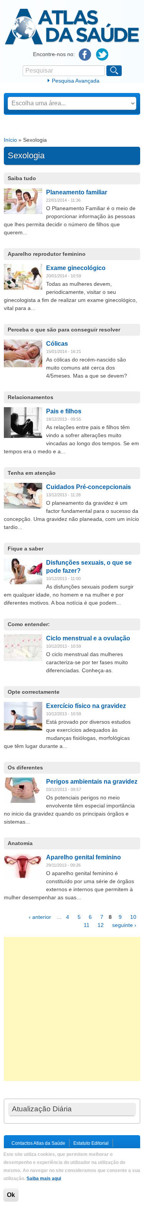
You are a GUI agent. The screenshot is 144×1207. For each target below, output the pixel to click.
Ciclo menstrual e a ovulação (88, 638)
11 (86, 925)
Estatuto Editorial (91, 1143)
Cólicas (57, 343)
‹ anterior (40, 917)
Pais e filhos (63, 411)
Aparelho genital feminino (83, 857)
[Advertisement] (72, 1009)
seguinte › (124, 925)
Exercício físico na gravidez (86, 706)
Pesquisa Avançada (75, 81)
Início (10, 140)
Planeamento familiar (76, 192)
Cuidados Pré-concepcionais (88, 487)
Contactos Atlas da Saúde (38, 1143)
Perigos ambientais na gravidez (91, 781)
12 (101, 925)
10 (133, 917)
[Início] (72, 44)
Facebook (85, 54)
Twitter (102, 54)
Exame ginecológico (76, 268)
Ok (11, 1195)
